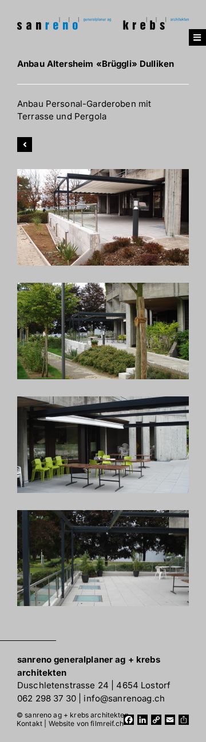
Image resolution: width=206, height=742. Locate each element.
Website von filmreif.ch (86, 723)
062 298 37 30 (46, 698)
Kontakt (29, 723)
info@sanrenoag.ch (124, 698)
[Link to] (24, 144)
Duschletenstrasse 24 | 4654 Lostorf (94, 685)
